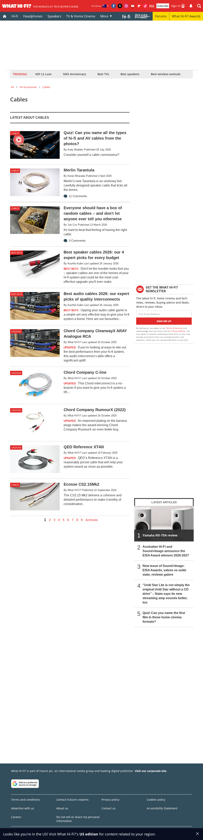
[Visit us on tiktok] (145, 6)
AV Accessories (28, 87)
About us (62, 808)
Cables (46, 87)
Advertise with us (22, 808)
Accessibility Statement (162, 808)
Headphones (32, 16)
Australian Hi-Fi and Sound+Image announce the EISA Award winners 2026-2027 (166, 551)
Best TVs (103, 74)
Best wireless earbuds (165, 74)
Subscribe (162, 6)
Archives (91, 520)
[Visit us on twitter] (120, 6)
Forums (161, 16)
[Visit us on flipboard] (139, 6)
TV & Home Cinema (80, 16)
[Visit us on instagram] (126, 6)
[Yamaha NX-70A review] (164, 523)
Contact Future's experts (72, 799)
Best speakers (130, 74)
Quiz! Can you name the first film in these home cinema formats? (164, 617)
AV (12, 87)
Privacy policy (110, 799)
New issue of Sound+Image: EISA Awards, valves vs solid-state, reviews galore (165, 570)
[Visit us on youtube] (132, 6)
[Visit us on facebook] (113, 6)
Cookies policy (156, 799)
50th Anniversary (74, 74)
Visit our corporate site (150, 771)
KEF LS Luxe (43, 74)
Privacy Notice (178, 331)
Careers (16, 817)
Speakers (54, 16)
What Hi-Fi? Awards (186, 16)
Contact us (109, 808)
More (104, 16)
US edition (88, 834)
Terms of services (174, 328)
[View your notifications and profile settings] (191, 6)
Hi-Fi (14, 16)
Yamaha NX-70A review (160, 535)
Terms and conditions (25, 799)
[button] (199, 6)
